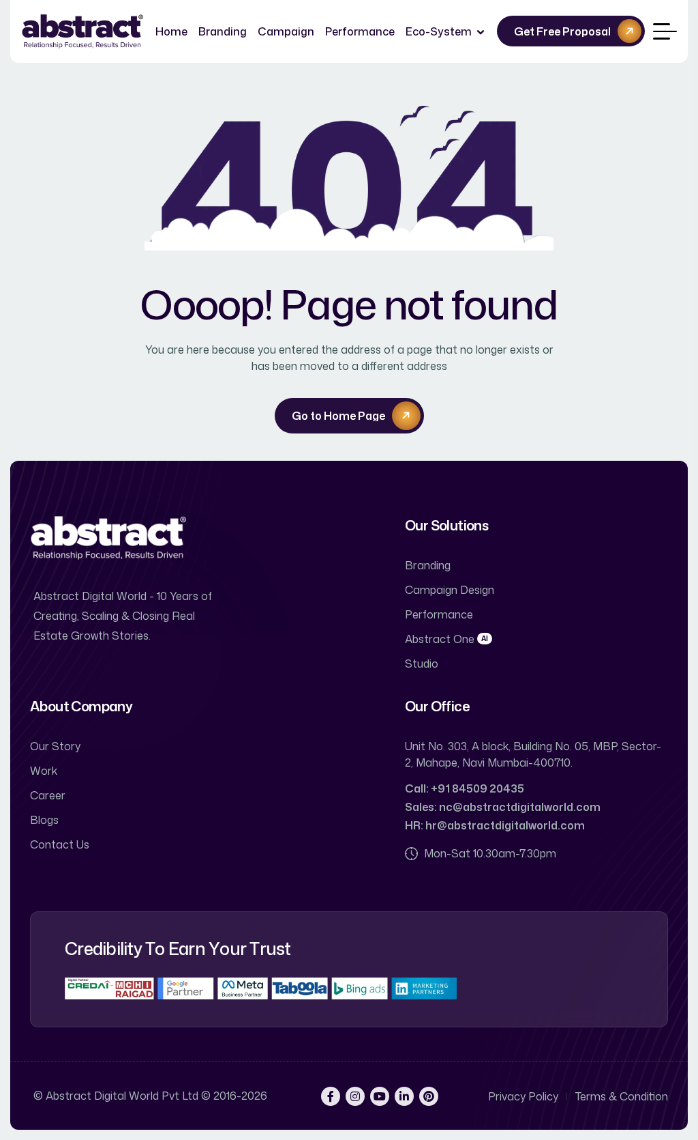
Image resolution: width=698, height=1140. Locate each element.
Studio (421, 663)
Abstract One (446, 638)
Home (171, 31)
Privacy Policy (523, 1096)
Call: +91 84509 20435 (464, 788)
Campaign (286, 31)
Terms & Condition (621, 1096)
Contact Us (59, 844)
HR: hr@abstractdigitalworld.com (495, 825)
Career (47, 795)
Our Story (55, 746)
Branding (222, 31)
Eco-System (439, 31)
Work (43, 770)
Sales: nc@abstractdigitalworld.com (503, 806)
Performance (360, 31)
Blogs (44, 819)
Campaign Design (449, 589)
